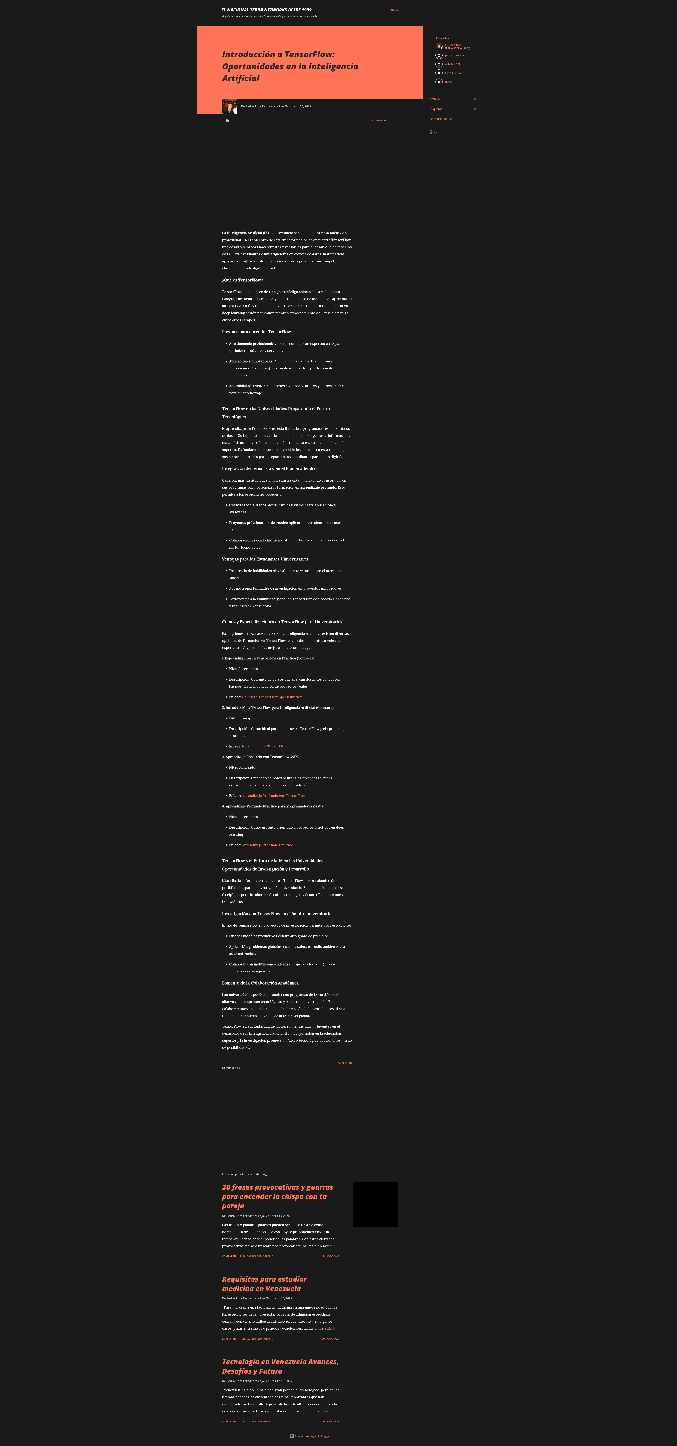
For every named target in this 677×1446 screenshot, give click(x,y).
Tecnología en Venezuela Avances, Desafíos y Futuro (280, 1366)
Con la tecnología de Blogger (312, 1436)
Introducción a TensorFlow (264, 746)
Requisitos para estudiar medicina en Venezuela (264, 1283)
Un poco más (330, 1256)
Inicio (433, 132)
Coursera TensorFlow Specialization (272, 697)
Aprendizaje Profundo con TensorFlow (274, 795)
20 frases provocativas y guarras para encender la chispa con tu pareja (277, 1196)
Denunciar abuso (441, 119)
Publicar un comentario (256, 1256)
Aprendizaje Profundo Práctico (267, 845)
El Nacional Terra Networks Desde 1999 (266, 10)
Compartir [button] (379, 120)
